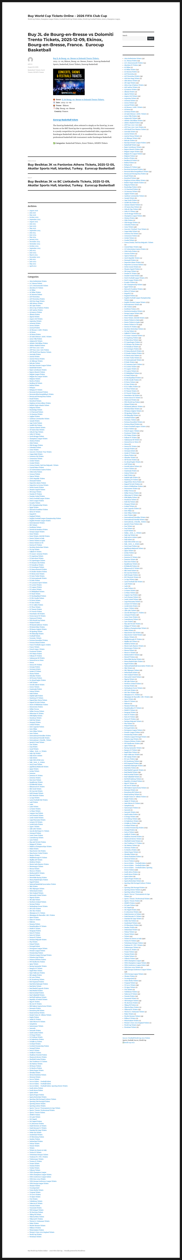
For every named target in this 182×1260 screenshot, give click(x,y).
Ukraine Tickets (34, 1186)
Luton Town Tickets (36, 835)
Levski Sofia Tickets (36, 824)
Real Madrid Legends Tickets (39, 988)
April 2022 (32, 266)
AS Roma (32, 332)
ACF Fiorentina (34, 297)
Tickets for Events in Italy (38, 1150)
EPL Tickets (33, 525)
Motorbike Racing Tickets (38, 877)
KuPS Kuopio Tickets (36, 793)
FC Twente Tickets (35, 609)
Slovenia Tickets (34, 1077)
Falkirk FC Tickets (35, 552)
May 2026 (32, 215)
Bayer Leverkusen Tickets (38, 370)
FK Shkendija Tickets (36, 634)
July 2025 (32, 224)
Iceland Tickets (34, 725)
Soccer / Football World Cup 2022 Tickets (136, 1038)
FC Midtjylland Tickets (36, 592)
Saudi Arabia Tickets (36, 1033)
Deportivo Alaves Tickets (37, 483)
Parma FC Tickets (35, 937)
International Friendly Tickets (39, 738)
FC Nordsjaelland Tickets (37, 596)
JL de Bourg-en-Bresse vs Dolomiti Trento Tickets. (83, 99)
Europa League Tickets (37, 532)
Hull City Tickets (34, 720)
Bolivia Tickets (34, 385)
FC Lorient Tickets (35, 585)
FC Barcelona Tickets (36, 558)
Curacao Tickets (34, 474)
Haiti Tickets (33, 693)
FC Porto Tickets (34, 600)
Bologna (32, 388)
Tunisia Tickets (34, 1166)
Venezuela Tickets (35, 1208)
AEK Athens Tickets (36, 303)
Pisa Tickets (33, 942)
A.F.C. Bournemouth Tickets (38, 286)
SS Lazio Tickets (34, 1117)
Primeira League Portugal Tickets (40, 955)
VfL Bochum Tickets (36, 1212)
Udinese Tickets (34, 1170)
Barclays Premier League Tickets (40, 365)
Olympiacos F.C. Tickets (37, 913)
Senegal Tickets (34, 1048)
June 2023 (32, 253)
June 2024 (32, 235)
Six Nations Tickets (35, 1064)
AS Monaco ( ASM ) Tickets (38, 330)
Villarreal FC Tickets (36, 1219)
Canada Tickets (34, 421)
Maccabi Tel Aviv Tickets (37, 842)
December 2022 (34, 257)
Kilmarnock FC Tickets (37, 787)
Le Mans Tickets (34, 811)
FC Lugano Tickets (35, 587)
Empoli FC (32, 514)
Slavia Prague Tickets (36, 1070)
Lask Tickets (33, 802)
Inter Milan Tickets (35, 731)
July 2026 (32, 213)
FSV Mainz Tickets (35, 654)
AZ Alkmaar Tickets (36, 361)
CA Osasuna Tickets (36, 414)
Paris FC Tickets (34, 933)
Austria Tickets (34, 357)
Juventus (32, 773)
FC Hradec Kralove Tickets (38, 572)
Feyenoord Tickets (35, 618)
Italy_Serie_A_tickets (37, 762)
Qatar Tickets (33, 964)
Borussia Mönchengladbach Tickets (41, 394)
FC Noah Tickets (34, 594)
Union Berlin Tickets (36, 1190)
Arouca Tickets (34, 326)
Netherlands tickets (36, 891)
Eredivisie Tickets (35, 527)
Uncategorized (34, 1188)
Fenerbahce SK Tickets (37, 614)
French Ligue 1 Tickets (37, 649)
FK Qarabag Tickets (35, 631)
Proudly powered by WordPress (74, 1251)
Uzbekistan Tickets (35, 1201)
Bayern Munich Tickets (37, 372)
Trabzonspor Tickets (36, 1159)
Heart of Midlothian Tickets (38, 705)
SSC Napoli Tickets (35, 1121)
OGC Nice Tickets (35, 911)
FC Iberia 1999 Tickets (36, 574)
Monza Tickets (34, 869)
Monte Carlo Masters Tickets (39, 864)
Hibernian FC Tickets (36, 713)
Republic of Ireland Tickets (38, 999)
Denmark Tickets (35, 481)
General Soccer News (36, 660)
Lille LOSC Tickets (35, 829)
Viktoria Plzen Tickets (36, 1217)
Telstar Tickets (34, 1144)
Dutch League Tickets (36, 501)
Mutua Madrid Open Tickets (38, 880)
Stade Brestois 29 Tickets (37, 1126)
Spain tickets (33, 1093)
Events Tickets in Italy (36, 538)
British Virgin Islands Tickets (39, 405)
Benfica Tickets (34, 381)
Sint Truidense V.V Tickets (38, 1061)
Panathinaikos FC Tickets (37, 926)
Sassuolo (32, 1028)
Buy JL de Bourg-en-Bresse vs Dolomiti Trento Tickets (76, 58)
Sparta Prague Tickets (36, 1095)
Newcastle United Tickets (37, 895)
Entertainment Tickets (37, 523)
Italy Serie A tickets (35, 756)
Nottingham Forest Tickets (38, 906)
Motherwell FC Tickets (37, 873)
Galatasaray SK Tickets (37, 658)
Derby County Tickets (36, 487)
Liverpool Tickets (35, 833)
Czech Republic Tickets (37, 478)
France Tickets (34, 647)
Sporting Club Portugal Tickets (39, 1101)
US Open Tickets (34, 1197)
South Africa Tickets (36, 1088)
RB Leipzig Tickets (35, 975)
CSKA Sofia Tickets (35, 472)
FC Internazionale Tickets (38, 578)
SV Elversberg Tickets (36, 1137)
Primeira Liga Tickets (36, 957)
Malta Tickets (34, 849)
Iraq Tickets (33, 747)
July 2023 (32, 250)
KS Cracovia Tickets (36, 791)
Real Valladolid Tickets (37, 995)
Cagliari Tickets (34, 416)
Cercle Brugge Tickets (36, 436)
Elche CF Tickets (34, 512)
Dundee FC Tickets (35, 494)
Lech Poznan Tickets (36, 815)
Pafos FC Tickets (34, 920)
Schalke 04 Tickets (35, 1042)
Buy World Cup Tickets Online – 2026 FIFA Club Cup (67, 16)
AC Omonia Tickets (35, 294)
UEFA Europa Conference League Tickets (43, 1181)
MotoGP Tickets (34, 875)
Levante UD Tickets (35, 822)
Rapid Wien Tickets (35, 971)
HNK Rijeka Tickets (35, 716)
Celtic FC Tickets (34, 434)
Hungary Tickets (35, 722)
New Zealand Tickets (36, 893)
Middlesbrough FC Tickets (38, 858)
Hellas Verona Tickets (36, 711)
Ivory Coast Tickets (35, 764)
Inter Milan (33, 729)
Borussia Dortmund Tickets (38, 392)
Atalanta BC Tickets (35, 341)
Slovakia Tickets (34, 1073)
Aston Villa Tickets (35, 339)
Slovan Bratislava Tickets (37, 1075)
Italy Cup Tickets (35, 753)
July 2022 (32, 259)
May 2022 (32, 264)
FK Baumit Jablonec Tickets (38, 625)
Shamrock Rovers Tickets (38, 1057)
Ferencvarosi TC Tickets (37, 616)
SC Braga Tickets (35, 1035)
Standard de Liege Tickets (38, 1130)
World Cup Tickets (35, 1234)
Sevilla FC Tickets (35, 1053)
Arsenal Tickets (34, 328)
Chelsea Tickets (34, 441)
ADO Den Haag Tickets (37, 301)
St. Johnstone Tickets (36, 1124)
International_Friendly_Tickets (40, 740)
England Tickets (34, 516)
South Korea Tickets (36, 1090)
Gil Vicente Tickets (35, 678)
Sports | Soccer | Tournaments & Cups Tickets (44, 1108)
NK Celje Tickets (34, 900)
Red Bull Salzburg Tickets (37, 997)
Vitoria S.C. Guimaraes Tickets (39, 1221)
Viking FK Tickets (35, 1214)
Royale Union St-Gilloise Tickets (40, 1015)
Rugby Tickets (34, 1017)
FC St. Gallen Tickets (36, 605)
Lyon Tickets (33, 840)
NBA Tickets (33, 886)
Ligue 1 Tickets (34, 827)
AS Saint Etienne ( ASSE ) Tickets (40, 337)
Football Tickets (34, 636)
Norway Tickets (34, 904)
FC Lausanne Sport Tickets (38, 583)
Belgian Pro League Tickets (38, 376)
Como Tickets (34, 450)
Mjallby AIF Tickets (35, 860)
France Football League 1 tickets (40, 645)
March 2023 (33, 255)
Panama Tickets (34, 924)
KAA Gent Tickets (35, 780)
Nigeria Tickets (34, 897)
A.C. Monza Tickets (35, 283)
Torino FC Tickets (35, 1152)
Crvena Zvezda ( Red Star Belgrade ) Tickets (43, 465)
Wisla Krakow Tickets (36, 1230)
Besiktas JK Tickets (35, 383)
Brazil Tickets (34, 399)
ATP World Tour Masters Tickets (40, 352)
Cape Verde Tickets (35, 423)
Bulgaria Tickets (34, 408)
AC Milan (32, 290)
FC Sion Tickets (34, 603)
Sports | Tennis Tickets (37, 1112)
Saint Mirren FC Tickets (37, 1022)
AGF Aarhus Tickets (36, 310)
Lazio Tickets (33, 807)
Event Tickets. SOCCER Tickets (39, 536)
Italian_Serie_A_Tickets (38, 751)
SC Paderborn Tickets (36, 1039)
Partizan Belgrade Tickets (38, 940)
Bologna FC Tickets (35, 390)
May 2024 (32, 237)
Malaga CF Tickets (35, 844)
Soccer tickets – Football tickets (40, 1081)
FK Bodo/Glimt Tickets (37, 627)
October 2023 (33, 246)
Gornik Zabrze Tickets (36, 685)
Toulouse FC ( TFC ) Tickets (38, 1157)
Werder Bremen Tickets (37, 1226)
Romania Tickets (35, 1008)
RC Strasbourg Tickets (36, 979)
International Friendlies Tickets (40, 736)
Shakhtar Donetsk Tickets (38, 1055)
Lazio (31, 804)
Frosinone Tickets (35, 651)
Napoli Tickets (34, 882)
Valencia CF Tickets (35, 1203)
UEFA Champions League (37, 1172)
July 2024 (32, 233)
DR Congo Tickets (35, 492)
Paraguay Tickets (35, 931)
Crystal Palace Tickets (36, 467)
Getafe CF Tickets (35, 671)
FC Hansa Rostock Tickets (38, 569)
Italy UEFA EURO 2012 (36, 760)
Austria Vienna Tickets (37, 359)
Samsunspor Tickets (36, 1026)
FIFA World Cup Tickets (37, 620)
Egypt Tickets (34, 507)
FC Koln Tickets (34, 580)
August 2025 (33, 222)
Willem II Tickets (35, 1228)
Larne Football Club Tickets (38, 800)
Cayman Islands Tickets (37, 427)
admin (30, 64)
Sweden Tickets (34, 1139)
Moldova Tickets (35, 862)
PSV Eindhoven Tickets (37, 962)
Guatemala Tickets (35, 689)
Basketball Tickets (34, 70)
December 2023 (34, 242)
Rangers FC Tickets (35, 968)
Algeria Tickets (34, 317)
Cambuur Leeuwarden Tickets (39, 419)
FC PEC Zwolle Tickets (36, 598)
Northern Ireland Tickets (37, 902)
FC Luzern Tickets (35, 589)
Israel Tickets (34, 749)
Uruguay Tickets (34, 1192)
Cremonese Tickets (35, 459)
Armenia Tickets (35, 323)
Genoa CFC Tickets (35, 665)
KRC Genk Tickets (35, 789)
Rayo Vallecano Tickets (37, 973)
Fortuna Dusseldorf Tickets (38, 640)
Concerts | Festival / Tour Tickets (40, 452)
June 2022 (32, 262)
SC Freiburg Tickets (36, 1037)
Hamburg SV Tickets (36, 698)
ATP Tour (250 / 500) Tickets (39, 350)
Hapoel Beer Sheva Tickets (38, 700)
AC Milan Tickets (35, 292)
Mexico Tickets (34, 855)
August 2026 (33, 211)
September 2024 (34, 230)
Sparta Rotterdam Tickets (38, 1097)
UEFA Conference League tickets (40, 1177)
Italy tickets (33, 758)
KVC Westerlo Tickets (36, 795)
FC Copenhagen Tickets (37, 560)
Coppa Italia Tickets (36, 454)
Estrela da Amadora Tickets (38, 529)
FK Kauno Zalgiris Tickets (38, 629)
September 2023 (34, 248)
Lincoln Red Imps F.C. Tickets (39, 831)
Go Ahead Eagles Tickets (37, 680)
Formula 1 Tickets (35, 638)
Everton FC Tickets (35, 545)
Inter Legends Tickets (36, 727)
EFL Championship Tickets (38, 505)
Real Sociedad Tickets (36, 993)
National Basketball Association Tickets (42, 884)
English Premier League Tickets (40, 521)
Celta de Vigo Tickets (36, 432)
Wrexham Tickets (35, 1237)
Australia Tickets (35, 354)
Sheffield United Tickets (37, 1059)
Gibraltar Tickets (35, 676)
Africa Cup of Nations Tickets (39, 308)
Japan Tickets (34, 769)
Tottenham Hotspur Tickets (38, 1155)
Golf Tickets (33, 682)
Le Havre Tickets (35, 809)
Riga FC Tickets (34, 1002)
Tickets (31, 1148)
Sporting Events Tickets (37, 1104)
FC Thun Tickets (34, 607)
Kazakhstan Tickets (36, 782)
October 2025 (33, 217)
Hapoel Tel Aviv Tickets (37, 702)
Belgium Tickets (34, 379)
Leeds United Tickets (36, 818)
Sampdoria (33, 1024)
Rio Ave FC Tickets (35, 1004)
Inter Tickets (33, 733)
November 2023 (34, 244)
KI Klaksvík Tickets (35, 784)
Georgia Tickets (34, 667)
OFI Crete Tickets (35, 909)
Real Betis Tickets (35, 986)
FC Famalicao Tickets (36, 565)
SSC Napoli (33, 1119)
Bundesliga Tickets (35, 410)
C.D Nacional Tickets (36, 412)
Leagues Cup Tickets (36, 813)
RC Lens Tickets (34, 977)
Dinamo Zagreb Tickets (37, 490)
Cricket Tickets (34, 461)
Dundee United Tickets (37, 496)
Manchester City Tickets (37, 851)
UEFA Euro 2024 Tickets (37, 1179)
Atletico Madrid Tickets (37, 345)
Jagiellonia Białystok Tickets (38, 767)
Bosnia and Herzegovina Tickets (40, 396)
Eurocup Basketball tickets (65, 120)
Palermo (32, 922)
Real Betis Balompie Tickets (38, 984)
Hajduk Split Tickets (36, 696)
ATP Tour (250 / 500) (36, 348)
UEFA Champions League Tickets (40, 1175)
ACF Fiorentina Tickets (37, 299)
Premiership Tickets (36, 953)
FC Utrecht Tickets (35, 611)
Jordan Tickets (34, 771)
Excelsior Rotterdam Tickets (38, 547)
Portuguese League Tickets (38, 948)
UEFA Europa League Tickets (39, 1183)
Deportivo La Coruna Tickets (38, 485)
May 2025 (32, 228)
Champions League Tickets (38, 439)
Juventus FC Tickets (36, 776)
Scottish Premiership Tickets (39, 1046)
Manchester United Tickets (38, 853)
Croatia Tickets (34, 463)
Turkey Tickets (34, 1168)
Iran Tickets (33, 744)
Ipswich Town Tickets (36, 742)
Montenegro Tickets (36, 866)
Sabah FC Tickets (35, 1019)
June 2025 (32, 226)
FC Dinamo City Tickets (37, 563)
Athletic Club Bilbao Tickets (38, 343)
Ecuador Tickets (34, 503)
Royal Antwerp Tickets (37, 1013)
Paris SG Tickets (34, 935)
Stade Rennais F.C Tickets (38, 1128)
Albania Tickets (34, 314)
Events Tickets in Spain (37, 541)
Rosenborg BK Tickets (36, 1011)
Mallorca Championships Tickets (40, 846)
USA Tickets (33, 1199)
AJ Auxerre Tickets (35, 312)
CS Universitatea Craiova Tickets (40, 470)
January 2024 (33, 239)
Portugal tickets (34, 946)
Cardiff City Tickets (35, 425)
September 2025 (34, 219)
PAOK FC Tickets (34, 928)
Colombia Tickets (35, 447)
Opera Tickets (34, 917)
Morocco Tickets (35, 871)
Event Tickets (34, 534)
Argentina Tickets (35, 321)
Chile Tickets (33, 443)
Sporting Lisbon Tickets (37, 1106)
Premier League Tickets (37, 951)
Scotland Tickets (35, 1044)
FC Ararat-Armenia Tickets (38, 554)
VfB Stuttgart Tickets (36, 1210)
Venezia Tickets (34, 1206)
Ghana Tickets (34, 674)
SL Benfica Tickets (35, 1068)
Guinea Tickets (34, 691)
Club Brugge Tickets (36, 445)
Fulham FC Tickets (35, 656)
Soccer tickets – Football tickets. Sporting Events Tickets (48, 1086)
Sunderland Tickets (36, 1135)
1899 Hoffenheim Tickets (38, 281)
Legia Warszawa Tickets (37, 820)
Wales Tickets (34, 1223)
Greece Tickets (34, 687)
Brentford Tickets (35, 401)
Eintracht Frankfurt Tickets (38, 510)
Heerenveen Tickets (36, 707)
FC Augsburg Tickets (36, 556)
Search (125, 35)
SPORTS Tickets (38, 72)
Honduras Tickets (35, 718)
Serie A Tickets (34, 1050)
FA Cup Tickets (34, 549)
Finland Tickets (34, 623)
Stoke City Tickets (35, 1132)
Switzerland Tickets (36, 1141)
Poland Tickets (34, 944)
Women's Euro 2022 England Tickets (41, 1232)
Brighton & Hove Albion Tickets (40, 403)
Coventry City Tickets (36, 456)
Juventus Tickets (35, 778)
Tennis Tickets (34, 1146)
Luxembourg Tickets (36, 838)
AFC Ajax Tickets (35, 306)
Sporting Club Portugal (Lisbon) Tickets (42, 1099)
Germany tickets (35, 669)
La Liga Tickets (34, 798)
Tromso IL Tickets (35, 1161)
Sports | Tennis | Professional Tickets (42, 1110)
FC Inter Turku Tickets (37, 576)
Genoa (31, 662)
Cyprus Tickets (34, 476)
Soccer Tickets (34, 1079)
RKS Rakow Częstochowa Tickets (40, 1006)
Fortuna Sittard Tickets (37, 643)
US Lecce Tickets (35, 1195)
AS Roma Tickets (35, 334)
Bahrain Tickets (34, 363)
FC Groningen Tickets (36, 567)
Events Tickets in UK (36, 543)
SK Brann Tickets (35, 1066)
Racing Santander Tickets (38, 966)
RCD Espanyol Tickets (36, 982)
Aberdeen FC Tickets (36, 288)
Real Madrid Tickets (36, 991)
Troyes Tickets (34, 1163)
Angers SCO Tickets (36, 319)
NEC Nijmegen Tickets (36, 889)
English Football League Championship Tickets (45, 518)
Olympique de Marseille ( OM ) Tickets (42, 915)
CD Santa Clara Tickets (36, 430)
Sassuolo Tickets (35, 1030)
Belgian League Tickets (37, 374)
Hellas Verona (34, 709)
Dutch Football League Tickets (39, 498)
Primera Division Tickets (37, 960)
